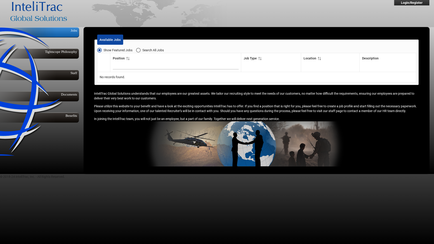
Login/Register (411, 3)
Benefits (71, 115)
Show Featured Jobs (118, 50)
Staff (74, 73)
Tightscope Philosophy (61, 52)
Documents (69, 94)
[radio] (116, 50)
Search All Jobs (153, 50)
